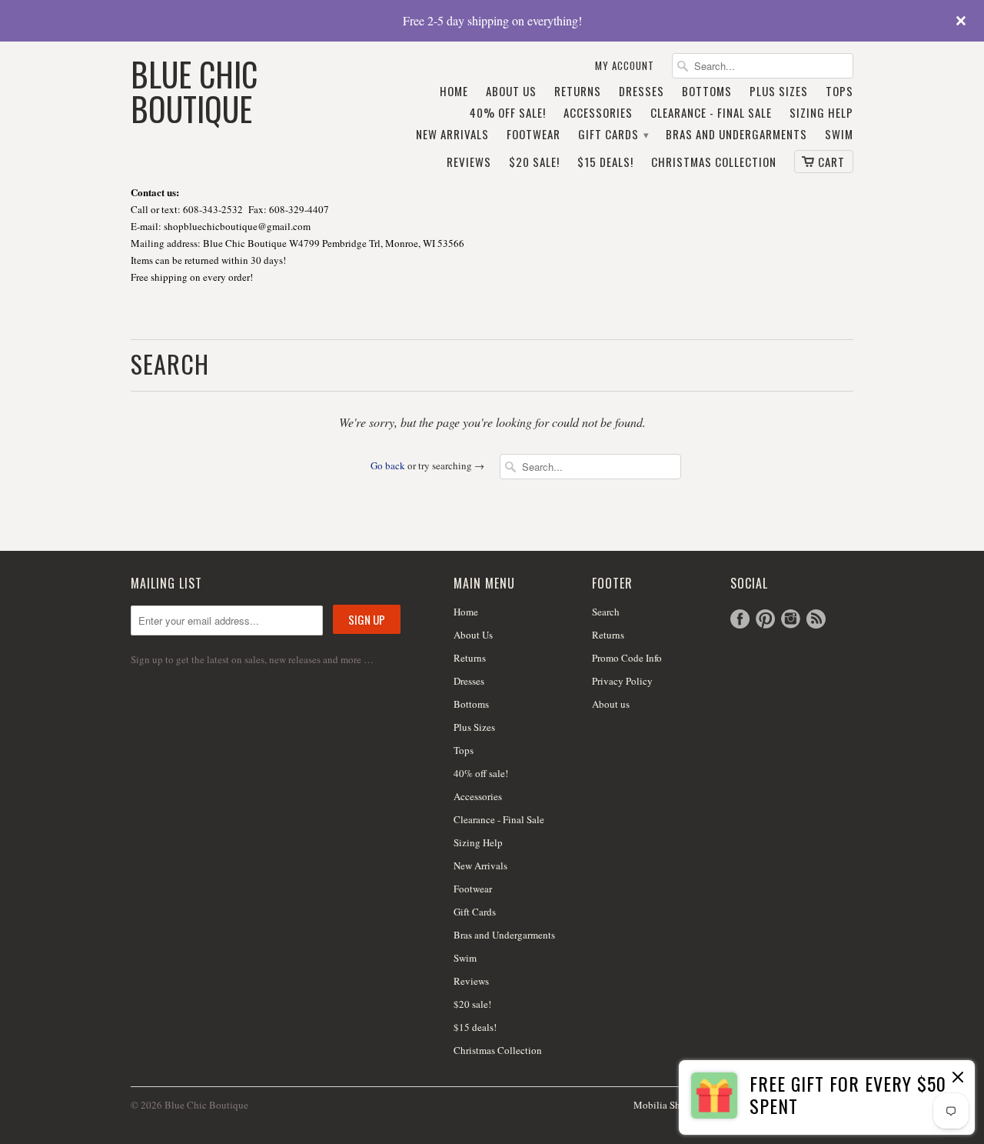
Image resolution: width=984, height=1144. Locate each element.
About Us (511, 91)
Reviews (469, 162)
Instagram (790, 619)
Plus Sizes (779, 91)
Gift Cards (613, 134)
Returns (577, 91)
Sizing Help (821, 113)
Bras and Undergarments (736, 134)
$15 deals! (605, 162)
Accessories (598, 113)
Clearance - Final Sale (711, 113)
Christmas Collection (713, 162)
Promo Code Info (627, 658)
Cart (831, 161)
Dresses (641, 91)
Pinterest (765, 619)
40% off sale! (508, 113)
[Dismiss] (958, 1078)
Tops (839, 91)
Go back (388, 465)
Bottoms (707, 91)
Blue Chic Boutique (194, 89)
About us (611, 704)
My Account (624, 65)
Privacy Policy (622, 681)
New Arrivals (452, 134)
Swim (839, 134)
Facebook (740, 619)
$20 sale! (534, 162)
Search (606, 612)
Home (454, 91)
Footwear (533, 134)
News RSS (816, 619)
